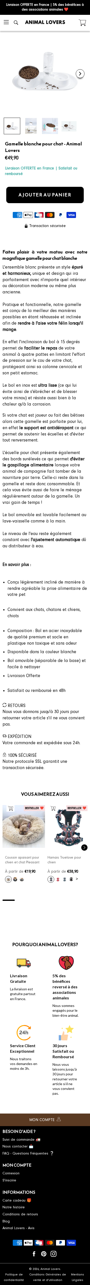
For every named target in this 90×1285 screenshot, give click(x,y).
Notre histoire (13, 1207)
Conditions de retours (20, 1214)
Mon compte (42, 1120)
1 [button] (8, 900)
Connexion (11, 1173)
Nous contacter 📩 (18, 1146)
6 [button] (69, 900)
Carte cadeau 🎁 (17, 1200)
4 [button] (45, 900)
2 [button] (21, 900)
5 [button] (57, 900)
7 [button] (81, 900)
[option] (23, 845)
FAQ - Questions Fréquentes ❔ (28, 1153)
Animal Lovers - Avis (18, 1228)
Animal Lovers (50, 1269)
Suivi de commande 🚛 (21, 1139)
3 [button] (33, 900)
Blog (6, 1221)
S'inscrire (9, 1180)
